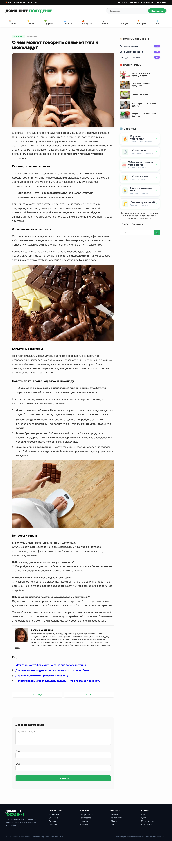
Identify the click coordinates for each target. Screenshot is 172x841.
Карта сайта (146, 824)
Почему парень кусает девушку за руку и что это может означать (57, 680)
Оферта (113, 821)
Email (18, 763)
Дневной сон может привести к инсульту (41, 675)
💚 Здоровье (49, 22)
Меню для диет (148, 821)
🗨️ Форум (124, 22)
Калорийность (86, 814)
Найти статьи (157, 11)
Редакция (114, 814)
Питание (52, 821)
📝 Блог (158, 22)
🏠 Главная (13, 22)
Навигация (84, 821)
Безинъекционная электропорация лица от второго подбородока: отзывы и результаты (139, 216)
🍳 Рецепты (106, 22)
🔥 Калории (141, 22)
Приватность (147, 2)
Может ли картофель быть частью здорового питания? (51, 665)
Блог (143, 814)
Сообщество (85, 818)
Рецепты (53, 824)
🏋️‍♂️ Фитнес (31, 22)
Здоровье (18, 37)
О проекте (123, 2)
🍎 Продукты (87, 22)
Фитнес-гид (54, 814)
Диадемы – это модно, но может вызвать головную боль (52, 670)
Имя (17, 751)
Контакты (162, 2)
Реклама (134, 2)
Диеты (144, 818)
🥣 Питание (68, 22)
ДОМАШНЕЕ (28, 11)
